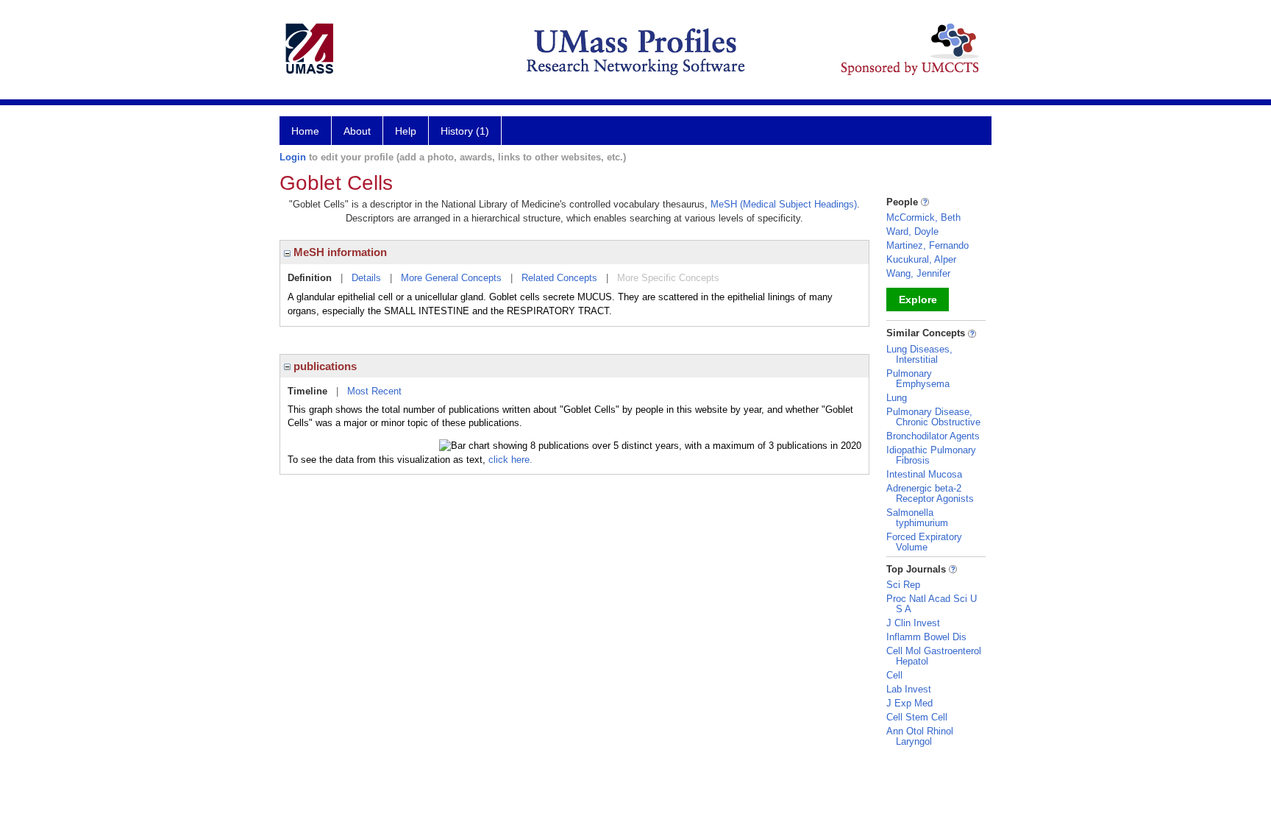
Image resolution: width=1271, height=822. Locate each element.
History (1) (465, 131)
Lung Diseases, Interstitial (919, 354)
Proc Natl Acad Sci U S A (931, 603)
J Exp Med (909, 703)
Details (366, 277)
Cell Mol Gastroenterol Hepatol (933, 656)
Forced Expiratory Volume (924, 542)
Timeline (307, 391)
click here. (510, 459)
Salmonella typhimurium (917, 517)
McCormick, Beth (923, 217)
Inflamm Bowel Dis (926, 636)
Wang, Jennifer (918, 273)
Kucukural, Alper (921, 259)
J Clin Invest (913, 622)
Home (305, 131)
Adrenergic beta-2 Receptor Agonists (930, 493)
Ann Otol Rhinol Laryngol (919, 736)
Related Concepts (559, 277)
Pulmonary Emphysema (918, 378)
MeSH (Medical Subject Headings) (784, 204)
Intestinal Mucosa (924, 474)
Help (405, 131)
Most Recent (374, 391)
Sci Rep (903, 584)
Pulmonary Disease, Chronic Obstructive (933, 417)
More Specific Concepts (668, 277)
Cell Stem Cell (916, 717)
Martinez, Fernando (927, 245)
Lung (896, 397)
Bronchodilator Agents (933, 436)
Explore (918, 299)
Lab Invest (908, 689)
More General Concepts (451, 277)
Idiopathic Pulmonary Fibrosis (931, 455)
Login (293, 157)
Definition (310, 277)
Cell (894, 675)
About (357, 131)
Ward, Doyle (912, 231)
